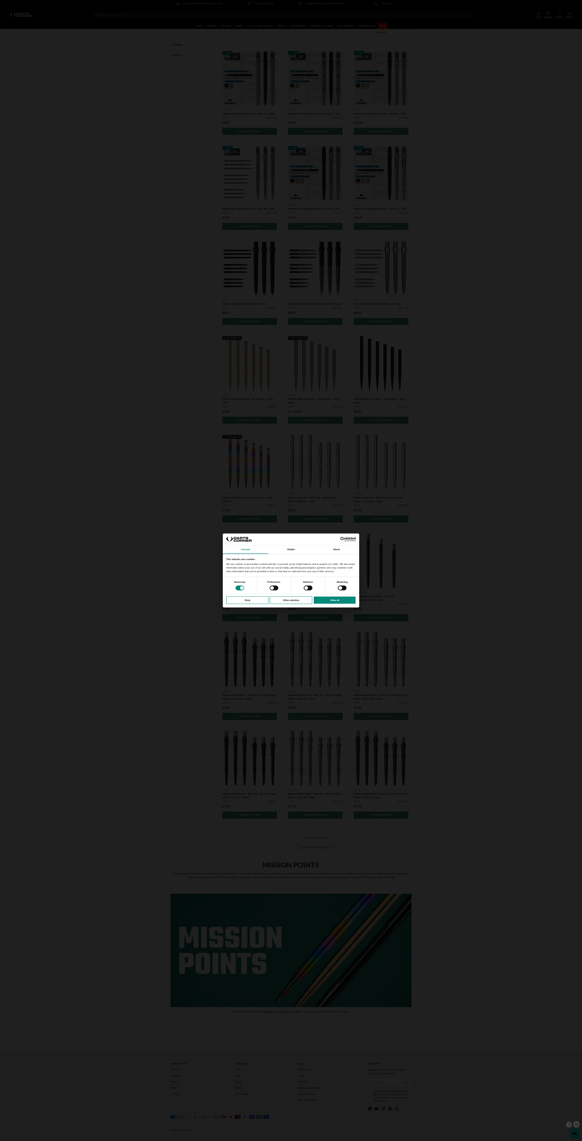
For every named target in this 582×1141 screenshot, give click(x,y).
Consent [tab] (245, 549)
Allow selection (291, 600)
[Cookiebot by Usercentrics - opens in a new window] (342, 539)
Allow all (334, 600)
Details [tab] (291, 549)
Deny (247, 600)
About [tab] (336, 549)
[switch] (274, 588)
